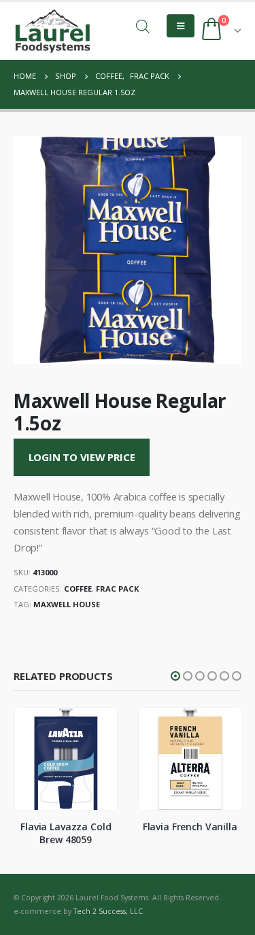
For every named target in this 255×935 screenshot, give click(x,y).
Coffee (78, 588)
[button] (175, 676)
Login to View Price (82, 457)
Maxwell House (66, 604)
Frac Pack (117, 588)
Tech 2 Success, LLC (108, 911)
